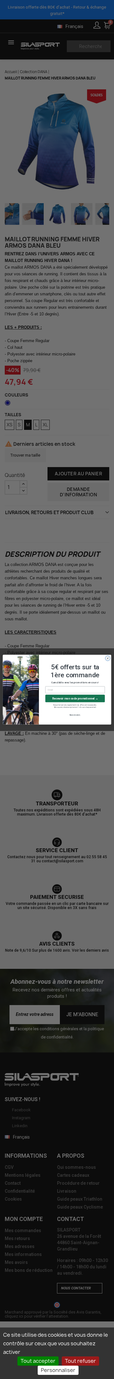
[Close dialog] (107, 658)
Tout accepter (38, 1360)
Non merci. (75, 715)
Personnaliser (58, 1370)
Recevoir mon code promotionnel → (75, 698)
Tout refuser (80, 1360)
